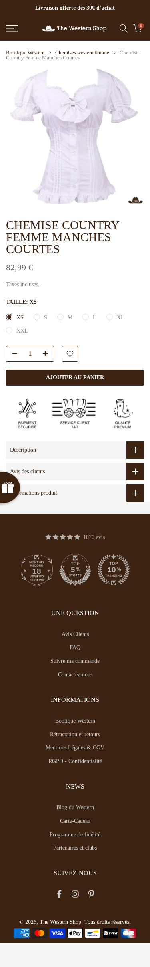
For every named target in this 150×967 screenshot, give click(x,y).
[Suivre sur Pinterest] (91, 896)
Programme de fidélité (75, 835)
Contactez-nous (75, 675)
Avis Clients (75, 634)
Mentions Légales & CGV (75, 748)
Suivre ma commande (75, 661)
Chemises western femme (82, 52)
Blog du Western (75, 807)
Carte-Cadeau (75, 821)
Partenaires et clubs (75, 848)
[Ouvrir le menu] (21, 28)
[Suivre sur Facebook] (59, 896)
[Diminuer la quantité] (12, 354)
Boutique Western (25, 52)
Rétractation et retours (75, 734)
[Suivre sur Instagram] (75, 896)
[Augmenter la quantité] (48, 354)
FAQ (75, 647)
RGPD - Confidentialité (75, 761)
